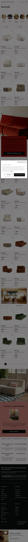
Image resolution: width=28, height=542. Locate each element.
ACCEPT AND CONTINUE (19, 174)
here (11, 171)
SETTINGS (9, 174)
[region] (14, 169)
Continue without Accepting (21, 161)
